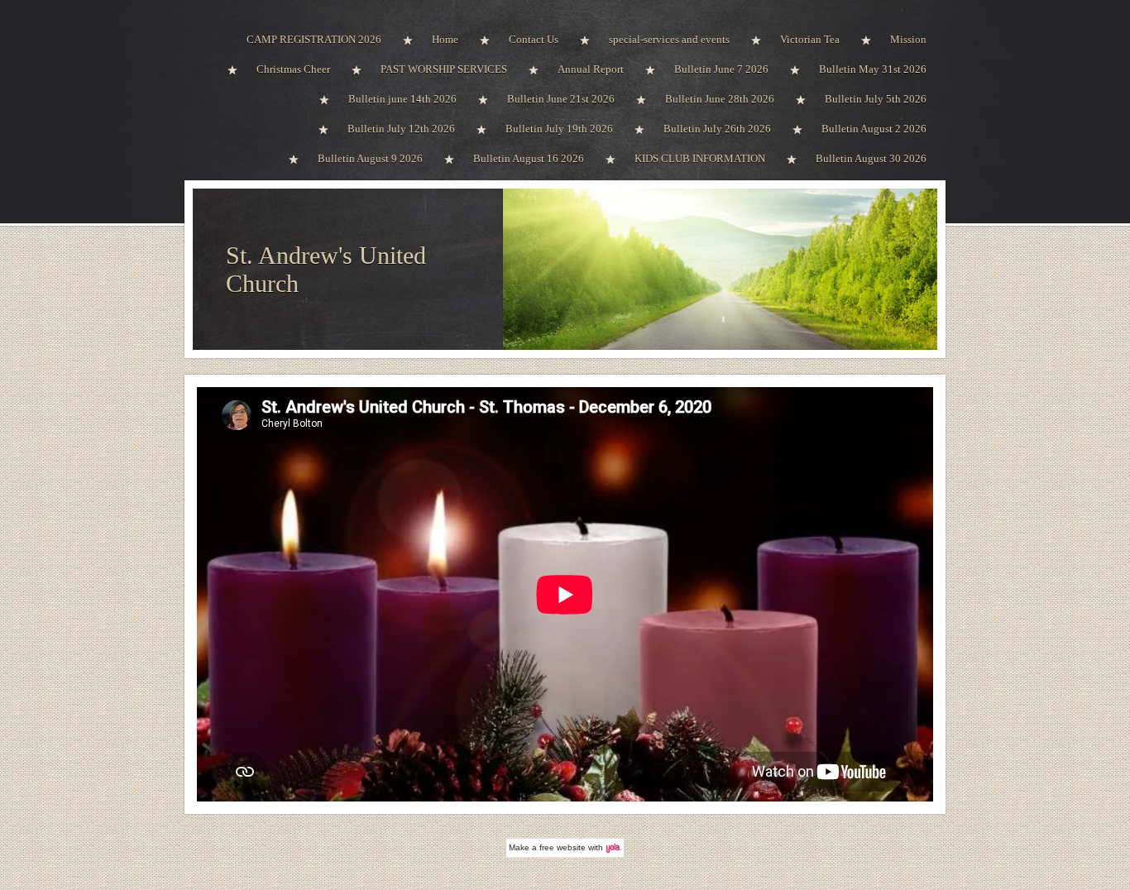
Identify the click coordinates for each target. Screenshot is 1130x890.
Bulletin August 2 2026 (874, 128)
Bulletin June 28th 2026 (719, 99)
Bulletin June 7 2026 (721, 69)
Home (445, 39)
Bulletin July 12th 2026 (401, 128)
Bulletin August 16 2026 (528, 158)
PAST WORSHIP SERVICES (444, 69)
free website (562, 847)
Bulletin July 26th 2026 (717, 128)
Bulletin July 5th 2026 (876, 99)
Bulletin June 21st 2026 (561, 99)
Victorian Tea (810, 39)
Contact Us (533, 39)
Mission (908, 39)
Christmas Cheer (293, 69)
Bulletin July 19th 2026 (559, 128)
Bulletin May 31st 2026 (873, 69)
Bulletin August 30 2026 (871, 158)
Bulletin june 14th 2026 (402, 99)
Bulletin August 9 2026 (370, 158)
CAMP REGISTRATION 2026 (314, 39)
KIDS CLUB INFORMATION (699, 158)
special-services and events (669, 39)
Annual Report (591, 69)
